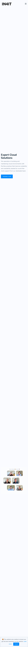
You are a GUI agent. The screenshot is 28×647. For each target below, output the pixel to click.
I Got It (16, 644)
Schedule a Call (7, 176)
